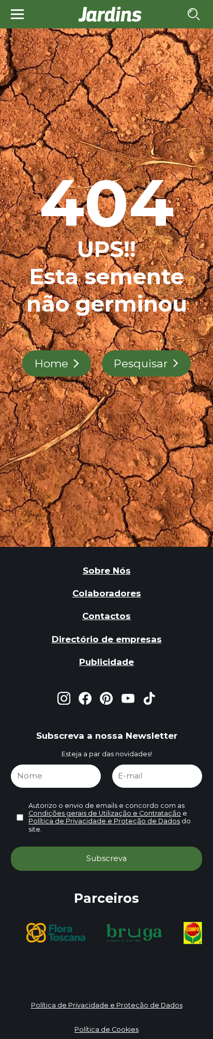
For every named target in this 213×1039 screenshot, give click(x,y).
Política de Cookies (106, 1029)
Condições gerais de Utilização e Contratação (104, 813)
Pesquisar (141, 363)
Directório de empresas (107, 639)
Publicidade (106, 662)
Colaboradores (106, 593)
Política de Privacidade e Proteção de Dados (104, 821)
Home (51, 363)
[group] (55, 933)
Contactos (106, 616)
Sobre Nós (107, 570)
